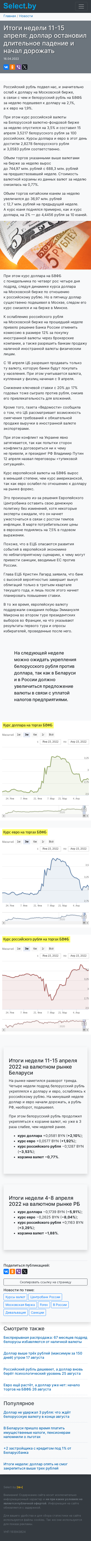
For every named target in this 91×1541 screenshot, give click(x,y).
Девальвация (16, 1312)
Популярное (19, 1403)
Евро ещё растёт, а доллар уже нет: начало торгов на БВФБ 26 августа (42, 1387)
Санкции (37, 1312)
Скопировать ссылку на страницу (45, 1282)
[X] (24, 67)
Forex (44, 1305)
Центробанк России (45, 1297)
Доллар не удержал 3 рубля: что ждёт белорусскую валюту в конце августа (37, 1414)
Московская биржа (20, 1305)
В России (60, 1305)
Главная (10, 16)
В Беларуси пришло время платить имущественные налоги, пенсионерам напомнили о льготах (37, 1432)
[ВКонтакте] (6, 67)
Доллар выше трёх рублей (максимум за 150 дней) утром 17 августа (43, 1355)
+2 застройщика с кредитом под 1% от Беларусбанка (37, 1450)
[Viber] (18, 67)
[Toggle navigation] (81, 6)
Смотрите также (24, 1328)
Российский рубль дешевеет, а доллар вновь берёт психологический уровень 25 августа (43, 1371)
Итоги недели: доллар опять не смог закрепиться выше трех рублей (36, 1466)
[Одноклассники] (12, 67)
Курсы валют (15, 1297)
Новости (26, 16)
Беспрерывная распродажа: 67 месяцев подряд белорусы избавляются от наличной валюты (45, 1339)
